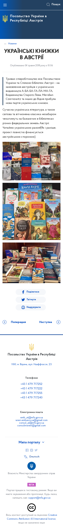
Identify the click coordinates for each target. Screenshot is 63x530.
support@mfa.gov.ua (39, 498)
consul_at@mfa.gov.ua (31, 423)
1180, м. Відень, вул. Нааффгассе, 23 (31, 364)
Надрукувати (34, 307)
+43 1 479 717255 (31, 393)
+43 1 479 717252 (31, 384)
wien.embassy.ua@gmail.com (31, 420)
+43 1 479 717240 (31, 397)
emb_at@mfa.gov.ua (31, 417)
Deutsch (34, 456)
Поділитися (33, 292)
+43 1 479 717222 (31, 388)
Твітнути (31, 299)
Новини (12, 43)
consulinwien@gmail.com (31, 425)
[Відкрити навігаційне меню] (5, 5)
